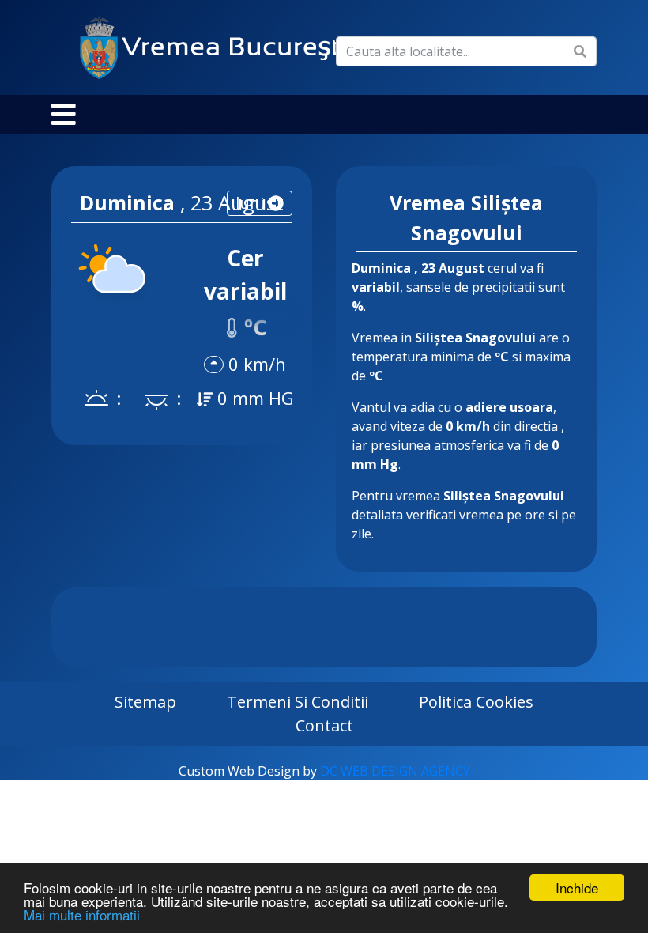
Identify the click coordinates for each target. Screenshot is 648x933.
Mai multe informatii (82, 914)
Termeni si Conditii (297, 701)
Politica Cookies (476, 701)
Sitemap (145, 701)
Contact (324, 725)
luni (251, 202)
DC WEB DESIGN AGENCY (395, 771)
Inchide (577, 887)
